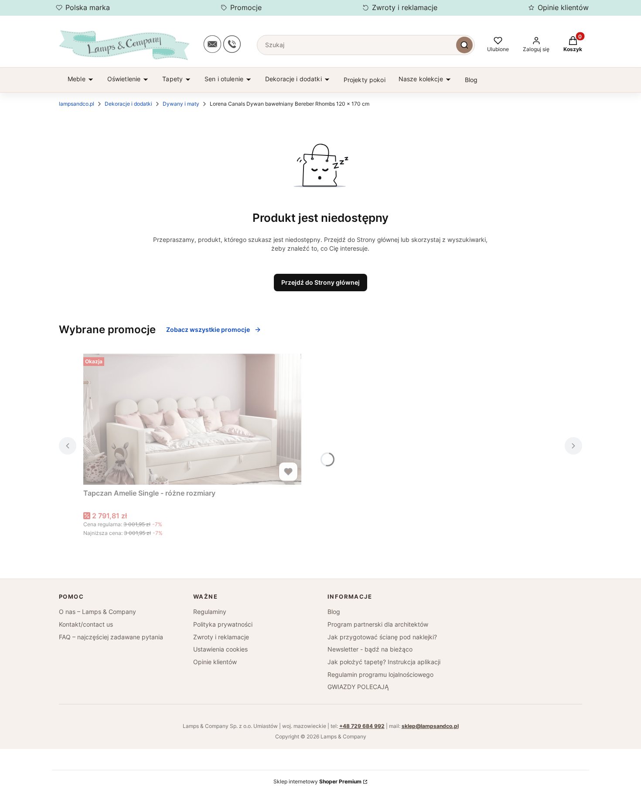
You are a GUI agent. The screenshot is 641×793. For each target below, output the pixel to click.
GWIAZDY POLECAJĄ (358, 686)
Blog (333, 611)
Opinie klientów (563, 7)
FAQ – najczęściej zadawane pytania (111, 637)
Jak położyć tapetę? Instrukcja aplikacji (383, 661)
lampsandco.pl (76, 103)
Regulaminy (209, 611)
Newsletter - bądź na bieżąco (370, 649)
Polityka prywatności (222, 624)
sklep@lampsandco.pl (430, 726)
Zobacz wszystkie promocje (208, 329)
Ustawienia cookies (220, 649)
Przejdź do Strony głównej (320, 282)
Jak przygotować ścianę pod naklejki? (382, 637)
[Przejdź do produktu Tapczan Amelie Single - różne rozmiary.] (192, 419)
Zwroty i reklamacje (404, 7)
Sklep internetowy (317, 781)
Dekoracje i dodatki (128, 103)
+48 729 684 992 (362, 726)
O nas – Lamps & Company (97, 611)
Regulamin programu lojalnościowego (380, 674)
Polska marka (87, 7)
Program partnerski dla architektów (377, 624)
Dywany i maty (181, 103)
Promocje (246, 7)
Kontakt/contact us (86, 624)
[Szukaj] (464, 45)
